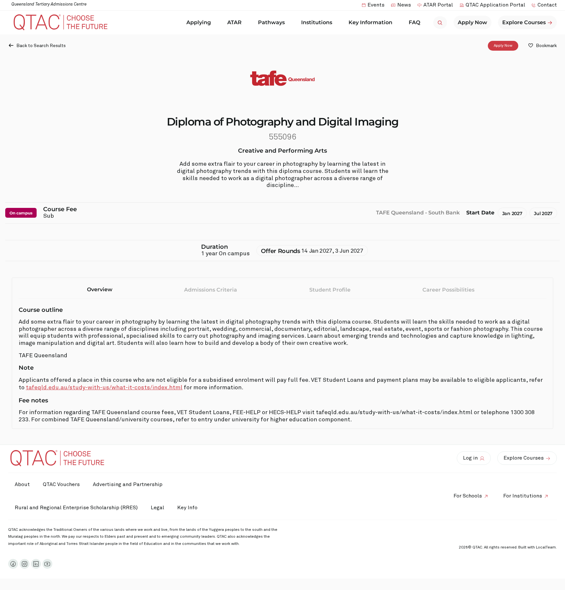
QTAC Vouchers (61, 484)
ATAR (234, 22)
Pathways (271, 22)
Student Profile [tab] (330, 290)
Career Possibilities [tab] (448, 290)
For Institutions (522, 495)
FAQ (414, 22)
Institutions (316, 22)
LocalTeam (546, 547)
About (22, 484)
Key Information (370, 22)
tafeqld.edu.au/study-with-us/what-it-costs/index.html (104, 388)
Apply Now (503, 46)
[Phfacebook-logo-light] (13, 564)
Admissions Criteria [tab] (210, 290)
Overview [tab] (99, 289)
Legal (157, 507)
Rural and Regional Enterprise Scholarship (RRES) (76, 507)
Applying (198, 22)
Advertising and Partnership (128, 484)
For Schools (468, 495)
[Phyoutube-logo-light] (47, 564)
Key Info (187, 507)
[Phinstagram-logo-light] (24, 564)
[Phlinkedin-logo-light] (36, 564)
